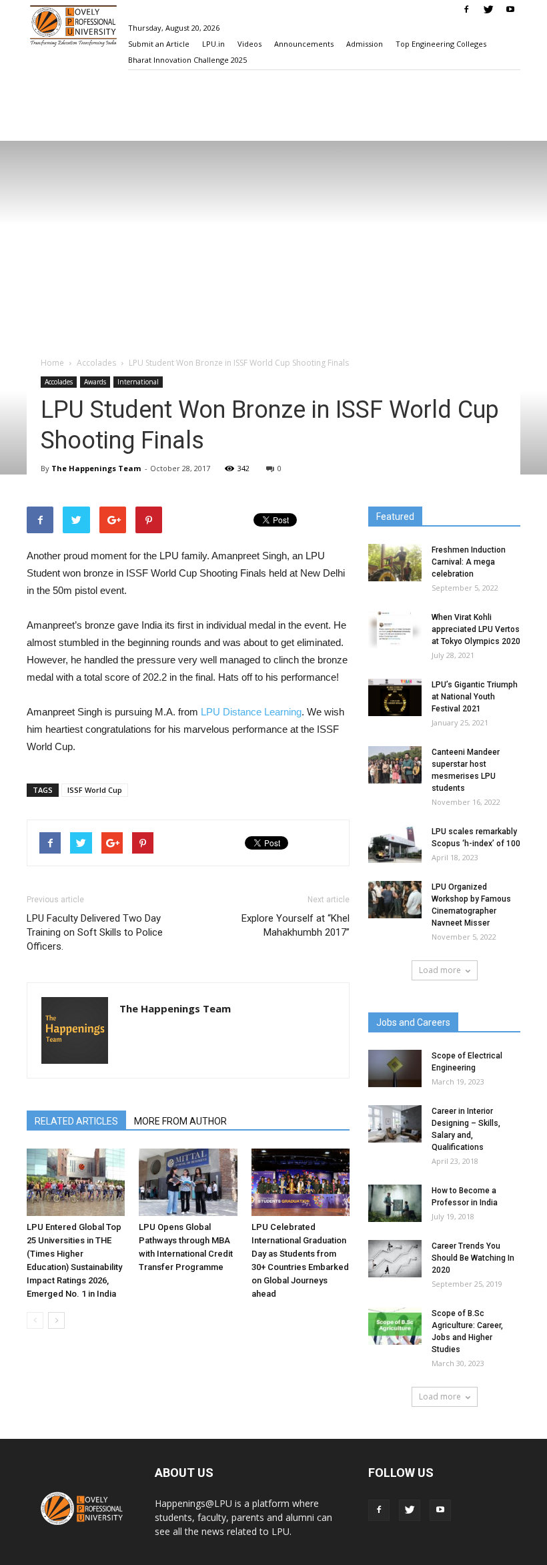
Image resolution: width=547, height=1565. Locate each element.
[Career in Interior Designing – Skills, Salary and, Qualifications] (395, 1124)
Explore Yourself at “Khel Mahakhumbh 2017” (295, 925)
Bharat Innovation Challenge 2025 (187, 60)
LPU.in (213, 44)
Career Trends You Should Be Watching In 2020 (473, 1258)
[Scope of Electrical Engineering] (395, 1068)
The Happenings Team (96, 468)
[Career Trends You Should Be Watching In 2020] (395, 1258)
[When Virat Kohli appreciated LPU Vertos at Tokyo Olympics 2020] (395, 630)
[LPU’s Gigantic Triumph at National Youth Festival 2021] (395, 697)
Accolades (59, 381)
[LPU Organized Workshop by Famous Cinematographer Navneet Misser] (395, 899)
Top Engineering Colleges (441, 44)
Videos (249, 44)
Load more (440, 970)
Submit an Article (158, 44)
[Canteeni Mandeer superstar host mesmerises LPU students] (395, 765)
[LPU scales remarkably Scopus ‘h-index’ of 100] (395, 844)
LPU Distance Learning (251, 711)
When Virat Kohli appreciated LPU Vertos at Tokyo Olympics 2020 (476, 629)
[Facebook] (466, 9)
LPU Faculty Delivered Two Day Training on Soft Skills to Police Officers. (95, 932)
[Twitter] (488, 9)
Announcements (304, 44)
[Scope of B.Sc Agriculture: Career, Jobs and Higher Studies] (395, 1326)
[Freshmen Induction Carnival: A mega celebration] (395, 562)
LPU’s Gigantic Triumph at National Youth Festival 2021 (475, 696)
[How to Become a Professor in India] (395, 1203)
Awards (95, 381)
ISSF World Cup (94, 790)
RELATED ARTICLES (76, 1121)
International (138, 381)
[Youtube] (510, 9)
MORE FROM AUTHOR (180, 1121)
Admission (364, 44)
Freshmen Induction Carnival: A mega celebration (469, 562)
